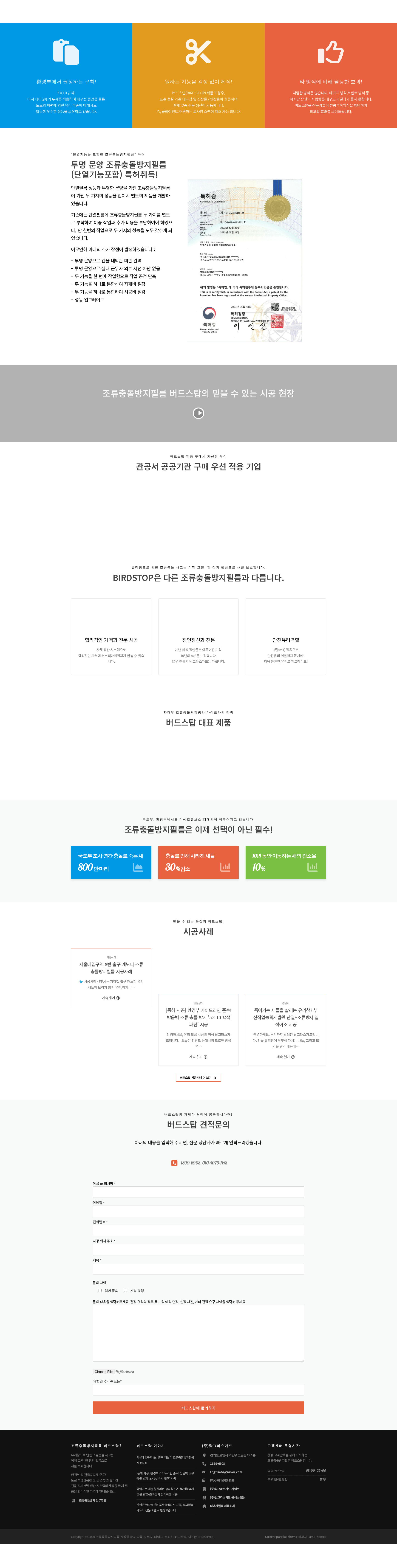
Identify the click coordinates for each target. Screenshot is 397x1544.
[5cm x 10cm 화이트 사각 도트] (303, 757)
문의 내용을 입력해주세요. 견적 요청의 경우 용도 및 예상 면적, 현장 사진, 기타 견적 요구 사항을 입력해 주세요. (169, 1301)
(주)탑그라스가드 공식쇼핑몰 (227, 1497)
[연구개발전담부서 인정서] (132, 509)
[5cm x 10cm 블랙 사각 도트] (198, 757)
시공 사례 (205, 9)
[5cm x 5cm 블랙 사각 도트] (146, 757)
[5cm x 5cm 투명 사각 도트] (93, 757)
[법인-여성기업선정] (260, 508)
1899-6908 (217, 1463)
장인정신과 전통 (198, 639)
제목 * (97, 1260)
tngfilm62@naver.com (226, 1472)
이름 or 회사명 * (104, 1183)
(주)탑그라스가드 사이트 (224, 1489)
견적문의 (224, 9)
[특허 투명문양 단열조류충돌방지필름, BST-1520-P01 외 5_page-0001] (217, 509)
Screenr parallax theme (281, 1536)
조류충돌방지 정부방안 (92, 1500)
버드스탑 (153, 9)
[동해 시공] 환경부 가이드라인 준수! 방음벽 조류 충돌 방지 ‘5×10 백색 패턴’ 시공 (198, 1017)
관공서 (285, 1003)
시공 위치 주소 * (104, 1240)
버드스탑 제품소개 (179, 9)
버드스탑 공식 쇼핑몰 (308, 9)
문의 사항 (99, 1282)
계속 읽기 (109, 997)
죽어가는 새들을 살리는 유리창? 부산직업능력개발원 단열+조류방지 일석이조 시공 (286, 1017)
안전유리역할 (285, 639)
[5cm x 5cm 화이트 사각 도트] (251, 757)
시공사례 (111, 957)
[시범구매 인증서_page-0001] (175, 509)
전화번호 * (100, 1221)
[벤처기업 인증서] (90, 509)
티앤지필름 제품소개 (222, 1506)
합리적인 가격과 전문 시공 (111, 639)
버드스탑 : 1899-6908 (272, 9)
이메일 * (99, 1202)
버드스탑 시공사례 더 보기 (195, 1077)
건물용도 (198, 1003)
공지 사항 (244, 9)
